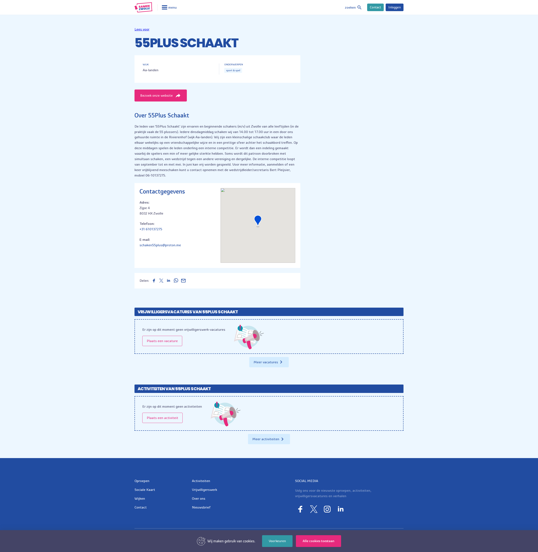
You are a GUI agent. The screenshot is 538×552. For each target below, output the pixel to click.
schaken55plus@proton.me (160, 245)
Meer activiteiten (265, 439)
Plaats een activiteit (162, 418)
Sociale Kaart (144, 489)
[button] (141, 29)
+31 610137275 (151, 229)
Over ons (198, 498)
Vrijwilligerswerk (204, 489)
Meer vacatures (266, 362)
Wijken (139, 498)
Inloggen (394, 7)
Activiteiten (201, 481)
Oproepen (141, 481)
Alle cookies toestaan (318, 541)
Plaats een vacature (162, 341)
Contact (375, 7)
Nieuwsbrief (201, 507)
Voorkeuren (277, 541)
